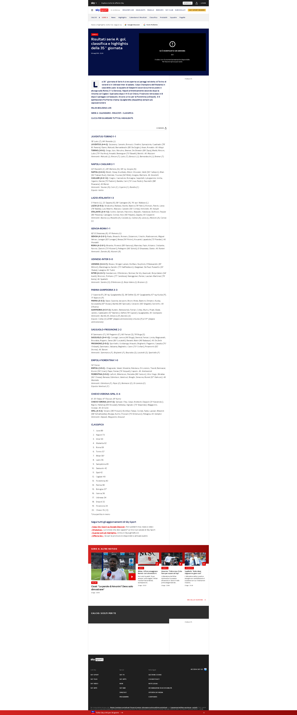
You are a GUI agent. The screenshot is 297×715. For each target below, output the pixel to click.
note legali (153, 683)
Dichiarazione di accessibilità (160, 688)
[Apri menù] (92, 10)
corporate (152, 697)
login (203, 3)
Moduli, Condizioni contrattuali (120, 707)
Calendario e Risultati (138, 17)
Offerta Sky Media (155, 692)
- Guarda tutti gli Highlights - (104, 533)
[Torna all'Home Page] (101, 10)
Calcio (94, 17)
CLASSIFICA (128, 113)
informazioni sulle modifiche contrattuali (154, 707)
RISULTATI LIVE (128, 10)
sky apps (123, 679)
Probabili (163, 17)
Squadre (173, 17)
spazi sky (123, 692)
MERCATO (160, 10)
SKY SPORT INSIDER (197, 10)
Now (121, 683)
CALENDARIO (105, 113)
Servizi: (121, 670)
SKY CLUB (169, 10)
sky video (94, 683)
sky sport (94, 675)
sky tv (121, 675)
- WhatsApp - (97, 530)
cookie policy (154, 679)
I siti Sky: (93, 670)
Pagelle (182, 17)
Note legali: (152, 670)
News (113, 17)
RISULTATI (116, 113)
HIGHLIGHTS (140, 10)
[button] (145, 712)
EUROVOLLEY (180, 10)
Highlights (122, 17)
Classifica (153, 17)
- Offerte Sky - (97, 536)
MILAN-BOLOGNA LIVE (101, 108)
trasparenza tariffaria (177, 707)
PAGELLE (150, 10)
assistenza (187, 707)
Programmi (124, 697)
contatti (195, 707)
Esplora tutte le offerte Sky (113, 3)
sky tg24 (93, 679)
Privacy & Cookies (135, 707)
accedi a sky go (197, 669)
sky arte (93, 688)
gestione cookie (154, 675)
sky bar (122, 688)
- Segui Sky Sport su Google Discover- (108, 527)
